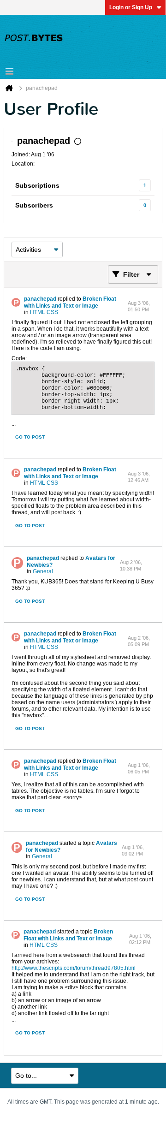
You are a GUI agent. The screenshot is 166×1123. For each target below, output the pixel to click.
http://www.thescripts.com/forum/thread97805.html (74, 968)
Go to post (30, 437)
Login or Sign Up (130, 7)
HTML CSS (44, 312)
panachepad (40, 299)
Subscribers (34, 205)
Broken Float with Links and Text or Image (70, 302)
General (43, 571)
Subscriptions (37, 185)
